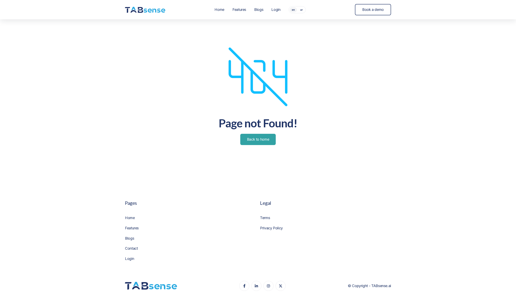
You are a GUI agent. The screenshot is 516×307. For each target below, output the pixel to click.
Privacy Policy (271, 228)
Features (132, 228)
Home (130, 218)
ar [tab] (301, 9)
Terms (265, 218)
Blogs (129, 238)
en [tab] (293, 9)
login (129, 259)
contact (131, 248)
